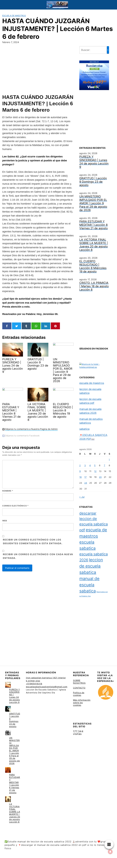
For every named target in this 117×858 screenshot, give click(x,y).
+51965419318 (34, 683)
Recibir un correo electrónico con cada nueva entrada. (38, 556)
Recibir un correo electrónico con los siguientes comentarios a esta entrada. (32, 541)
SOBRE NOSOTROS (79, 681)
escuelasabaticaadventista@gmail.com (46, 686)
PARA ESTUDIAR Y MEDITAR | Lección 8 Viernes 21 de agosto (14, 783)
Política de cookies (78, 693)
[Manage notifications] (110, 851)
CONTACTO (79, 688)
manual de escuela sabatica (89, 584)
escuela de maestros (14, 15)
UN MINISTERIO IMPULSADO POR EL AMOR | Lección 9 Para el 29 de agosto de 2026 (14, 751)
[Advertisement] (38, 68)
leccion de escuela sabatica (91, 566)
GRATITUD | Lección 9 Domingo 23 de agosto (14, 720)
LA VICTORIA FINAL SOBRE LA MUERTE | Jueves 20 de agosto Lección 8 (14, 813)
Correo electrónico (15, 506)
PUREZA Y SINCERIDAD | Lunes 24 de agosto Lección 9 (14, 695)
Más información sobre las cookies (81, 702)
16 (80, 477)
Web (4, 520)
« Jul (81, 496)
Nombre (7, 491)
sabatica (84, 428)
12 (95, 471)
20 (100, 477)
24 (85, 483)
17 (85, 477)
